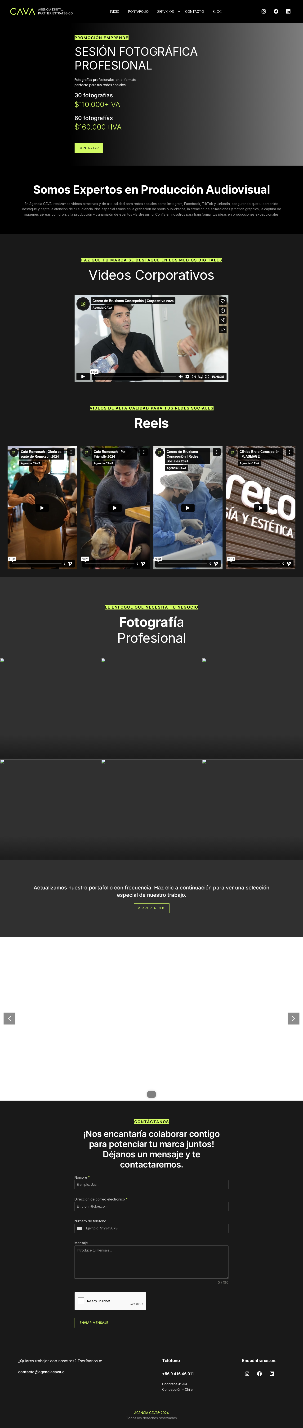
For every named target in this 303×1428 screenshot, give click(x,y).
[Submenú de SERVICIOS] (179, 11)
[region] (151, 1018)
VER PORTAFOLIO (151, 908)
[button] (9, 1018)
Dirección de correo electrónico (101, 1199)
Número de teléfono (90, 1221)
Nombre (82, 1177)
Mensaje (81, 1243)
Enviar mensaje (94, 1323)
